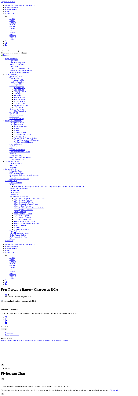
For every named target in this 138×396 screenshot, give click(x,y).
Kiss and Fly (18, 84)
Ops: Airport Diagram (21, 216)
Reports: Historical (20, 225)
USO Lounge (18, 107)
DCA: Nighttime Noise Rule (23, 210)
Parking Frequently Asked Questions (26, 140)
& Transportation (13, 121)
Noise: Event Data (20, 212)
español (12, 26)
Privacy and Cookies (12, 335)
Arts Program (14, 190)
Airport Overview (15, 183)
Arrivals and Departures (17, 62)
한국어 (12, 39)
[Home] (4, 55)
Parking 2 (17, 130)
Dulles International (12, 7)
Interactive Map (19, 80)
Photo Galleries (14, 231)
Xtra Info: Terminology (22, 229)
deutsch (12, 25)
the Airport (11, 181)
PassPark (8, 11)
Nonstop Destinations (16, 64)
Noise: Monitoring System (23, 214)
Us (9, 241)
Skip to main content (8, 2)
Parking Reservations (16, 123)
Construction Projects (16, 109)
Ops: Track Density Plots (22, 219)
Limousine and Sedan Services (19, 152)
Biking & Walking (15, 155)
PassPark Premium (20, 126)
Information (11, 59)
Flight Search (14, 61)
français (12, 28)
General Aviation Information (19, 72)
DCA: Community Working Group (26, 204)
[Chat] (2, 365)
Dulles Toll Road (11, 9)
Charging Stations (20, 92)
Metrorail (12, 154)
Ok (3, 394)
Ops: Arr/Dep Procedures (22, 217)
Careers (12, 239)
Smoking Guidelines (21, 105)
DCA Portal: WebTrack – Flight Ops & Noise (29, 198)
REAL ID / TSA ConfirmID (19, 68)
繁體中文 (12, 37)
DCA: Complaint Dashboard (23, 200)
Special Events (14, 192)
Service (11, 169)
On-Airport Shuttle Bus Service (20, 157)
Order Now (13, 165)
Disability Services (15, 177)
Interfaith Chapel (19, 97)
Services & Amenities (16, 86)
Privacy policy (115, 390)
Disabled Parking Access (22, 134)
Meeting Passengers (16, 115)
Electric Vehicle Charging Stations (25, 138)
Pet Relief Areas (19, 103)
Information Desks (15, 171)
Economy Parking (20, 132)
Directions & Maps (15, 76)
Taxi (11, 148)
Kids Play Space (19, 99)
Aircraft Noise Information (18, 196)
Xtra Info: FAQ (19, 227)
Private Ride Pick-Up (16, 159)
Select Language (6, 338)
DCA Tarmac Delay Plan (18, 237)
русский (12, 30)
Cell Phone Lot (19, 136)
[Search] (6, 45)
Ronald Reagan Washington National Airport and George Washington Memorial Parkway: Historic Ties (49, 186)
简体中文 (12, 35)
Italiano (12, 21)
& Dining (12, 161)
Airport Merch (10, 13)
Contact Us (13, 167)
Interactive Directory (16, 163)
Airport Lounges (19, 88)
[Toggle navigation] (8, 55)
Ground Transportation (17, 150)
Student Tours (14, 194)
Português (12, 23)
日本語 (12, 32)
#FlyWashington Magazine (18, 188)
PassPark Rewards (15, 144)
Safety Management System (18, 233)
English (12, 19)
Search (24, 53)
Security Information (16, 82)
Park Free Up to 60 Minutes (23, 142)
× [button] (1, 49)
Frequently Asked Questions (19, 179)
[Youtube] (6, 323)
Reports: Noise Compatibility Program (27, 223)
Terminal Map (14, 78)
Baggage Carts (19, 90)
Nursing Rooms (19, 101)
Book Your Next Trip (16, 119)
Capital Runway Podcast (17, 235)
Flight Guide (13, 66)
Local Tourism (14, 117)
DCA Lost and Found (16, 173)
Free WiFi (17, 95)
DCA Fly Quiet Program (22, 206)
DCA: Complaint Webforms (23, 202)
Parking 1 (17, 128)
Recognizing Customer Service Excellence (23, 175)
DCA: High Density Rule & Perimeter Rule (29, 208)
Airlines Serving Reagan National (20, 70)
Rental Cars (13, 146)
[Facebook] (5, 319)
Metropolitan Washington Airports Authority (20, 5)
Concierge (17, 93)
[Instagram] (6, 317)
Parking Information (16, 124)
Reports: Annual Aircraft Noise (24, 221)
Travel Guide (13, 113)
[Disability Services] (6, 43)
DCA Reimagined (20, 111)
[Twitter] (6, 321)
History (12, 185)
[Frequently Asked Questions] (5, 41)
